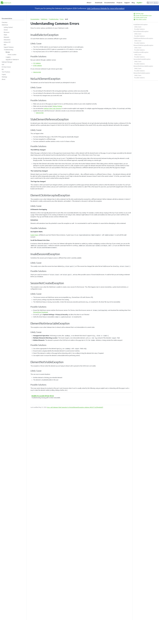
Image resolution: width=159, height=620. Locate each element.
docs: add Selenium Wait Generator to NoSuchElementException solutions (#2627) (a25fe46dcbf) (75, 407)
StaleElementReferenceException (143, 38)
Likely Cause (137, 27)
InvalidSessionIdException (141, 52)
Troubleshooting (53, 19)
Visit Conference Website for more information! (105, 8)
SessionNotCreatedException (142, 59)
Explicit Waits (34, 235)
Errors (62, 19)
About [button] (89, 2)
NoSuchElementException (141, 31)
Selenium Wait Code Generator (52, 108)
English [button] (139, 2)
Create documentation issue (143, 15)
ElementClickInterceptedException (143, 45)
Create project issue (141, 17)
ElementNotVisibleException (142, 73)
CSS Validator (37, 63)
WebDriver (44, 19)
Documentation (34, 19)
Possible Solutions (139, 29)
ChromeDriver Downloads (40, 312)
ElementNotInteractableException (143, 66)
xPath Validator (37, 65)
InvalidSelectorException (141, 24)
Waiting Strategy (57, 106)
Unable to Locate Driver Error (42, 396)
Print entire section (140, 19)
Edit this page (139, 13)
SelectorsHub (37, 72)
